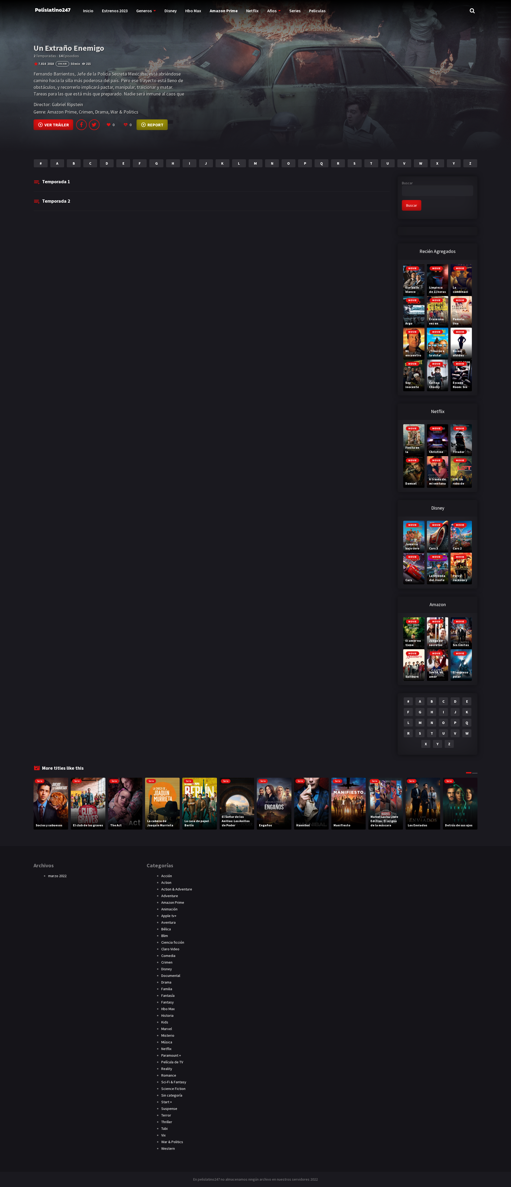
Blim (164, 935)
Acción (166, 875)
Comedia (168, 955)
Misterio (167, 1035)
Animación (169, 909)
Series (294, 10)
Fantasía (168, 995)
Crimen (86, 112)
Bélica (166, 929)
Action (166, 882)
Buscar (407, 183)
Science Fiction (173, 1088)
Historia (167, 1015)
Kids (164, 1022)
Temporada (56, 181)
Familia (166, 988)
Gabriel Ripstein (67, 104)
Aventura (168, 922)
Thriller (166, 1121)
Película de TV (172, 1062)
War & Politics (124, 112)
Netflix (252, 10)
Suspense (169, 1108)
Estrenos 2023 (115, 10)
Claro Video (170, 949)
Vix (163, 1135)
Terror (166, 1115)
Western (168, 1148)
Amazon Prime (224, 10)
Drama (101, 112)
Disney (170, 10)
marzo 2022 (57, 875)
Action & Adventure (176, 889)
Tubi (164, 1128)
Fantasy (167, 1002)
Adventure (169, 895)
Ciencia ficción (172, 942)
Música (166, 1042)
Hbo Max (193, 10)
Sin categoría (171, 1095)
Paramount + (171, 1055)
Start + (166, 1101)
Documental (170, 975)
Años (272, 10)
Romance (168, 1075)
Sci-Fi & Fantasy (173, 1082)
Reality (166, 1068)
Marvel (166, 1028)
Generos (144, 10)
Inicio (88, 10)
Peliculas (317, 10)
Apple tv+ (168, 915)
